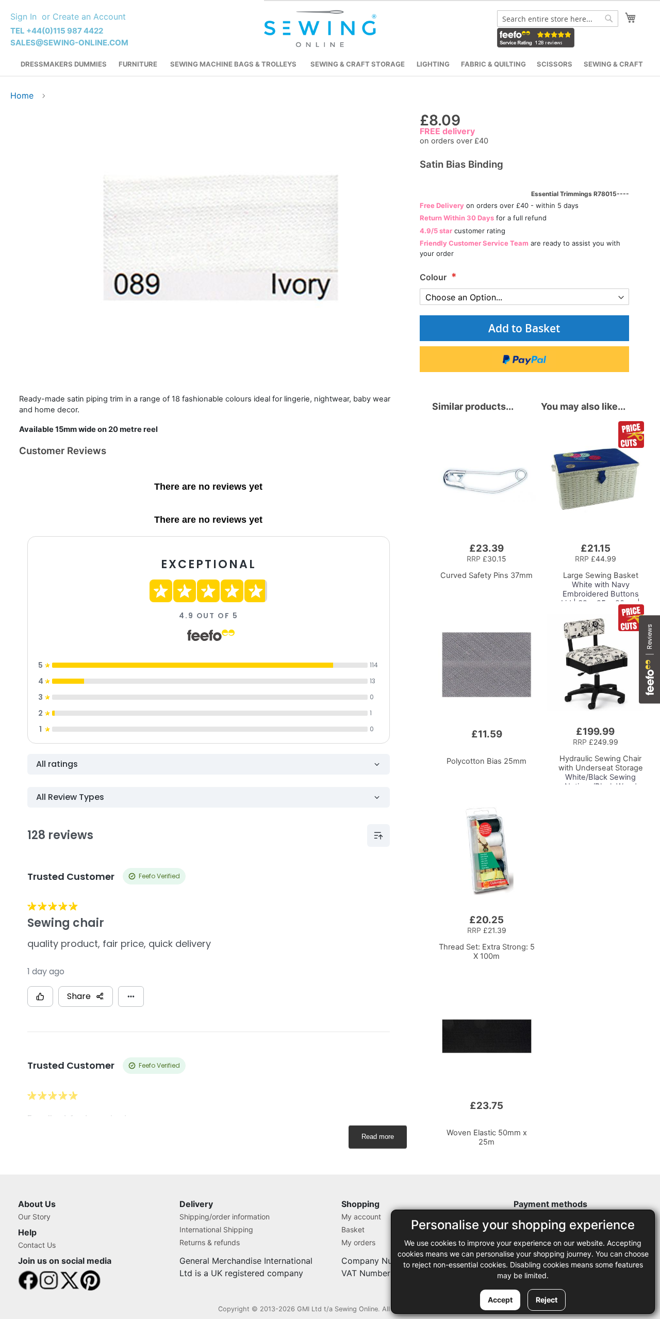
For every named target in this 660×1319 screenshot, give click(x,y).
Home (22, 95)
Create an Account (89, 16)
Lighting (433, 64)
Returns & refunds (209, 1242)
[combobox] (557, 18)
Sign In (23, 16)
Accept (500, 1299)
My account (361, 1216)
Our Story (34, 1216)
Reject (546, 1299)
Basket (353, 1229)
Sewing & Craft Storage (357, 64)
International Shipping (216, 1229)
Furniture (138, 64)
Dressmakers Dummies (64, 64)
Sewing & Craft (613, 64)
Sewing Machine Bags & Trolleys (233, 64)
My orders (358, 1242)
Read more (377, 1136)
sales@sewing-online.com (69, 42)
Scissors (554, 64)
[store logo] (321, 29)
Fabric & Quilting (493, 64)
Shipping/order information (224, 1216)
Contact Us (37, 1245)
